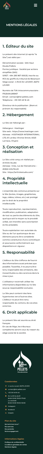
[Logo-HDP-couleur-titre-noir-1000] (6, 2)
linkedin (11, 413)
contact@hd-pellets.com (17, 389)
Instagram (11, 406)
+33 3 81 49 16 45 (13, 392)
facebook (11, 409)
